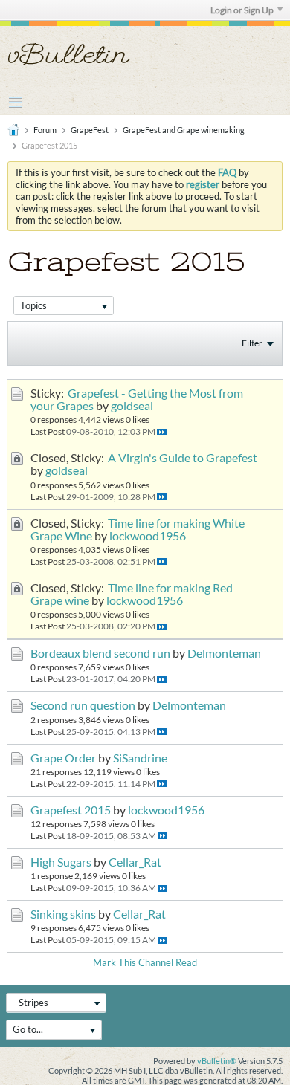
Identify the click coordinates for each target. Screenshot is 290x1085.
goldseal (132, 405)
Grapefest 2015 (70, 810)
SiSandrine (140, 758)
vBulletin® (216, 1061)
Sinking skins (63, 914)
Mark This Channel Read (145, 962)
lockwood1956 (147, 535)
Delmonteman (224, 653)
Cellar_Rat (135, 862)
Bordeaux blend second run (100, 653)
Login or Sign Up (242, 10)
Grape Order (63, 758)
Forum (45, 130)
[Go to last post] (162, 432)
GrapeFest (90, 130)
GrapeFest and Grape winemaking (184, 130)
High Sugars (60, 862)
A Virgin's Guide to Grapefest (182, 457)
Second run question (82, 705)
